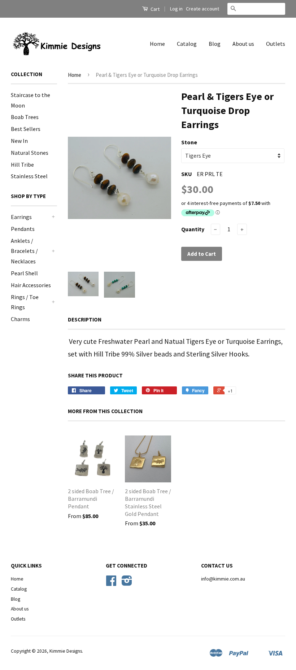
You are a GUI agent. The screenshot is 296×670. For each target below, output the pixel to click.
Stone (189, 142)
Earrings (21, 216)
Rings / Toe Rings (25, 302)
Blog (215, 43)
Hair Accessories (31, 285)
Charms (20, 319)
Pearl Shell (24, 273)
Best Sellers (25, 128)
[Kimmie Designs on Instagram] (126, 583)
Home (157, 43)
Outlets (275, 43)
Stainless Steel (29, 176)
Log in (176, 8)
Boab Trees (25, 117)
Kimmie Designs (65, 651)
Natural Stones (29, 152)
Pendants (23, 228)
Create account (202, 8)
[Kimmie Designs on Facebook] (111, 583)
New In (19, 140)
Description (84, 319)
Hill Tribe (22, 164)
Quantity (192, 229)
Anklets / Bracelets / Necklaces (24, 251)
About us (243, 43)
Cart (154, 9)
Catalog (187, 43)
